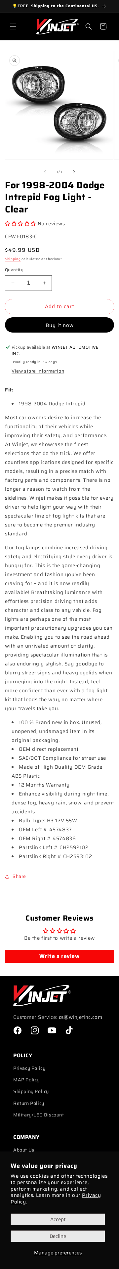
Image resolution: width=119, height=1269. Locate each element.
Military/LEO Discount (38, 1114)
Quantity (14, 270)
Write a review (59, 956)
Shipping (13, 258)
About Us (23, 1150)
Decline (58, 1236)
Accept (57, 1219)
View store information (38, 371)
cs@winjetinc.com (80, 1017)
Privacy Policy (29, 1068)
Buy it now (60, 325)
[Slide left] (45, 171)
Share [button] (19, 876)
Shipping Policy (31, 1091)
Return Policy (28, 1103)
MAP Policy (26, 1079)
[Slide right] (74, 171)
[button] (13, 26)
